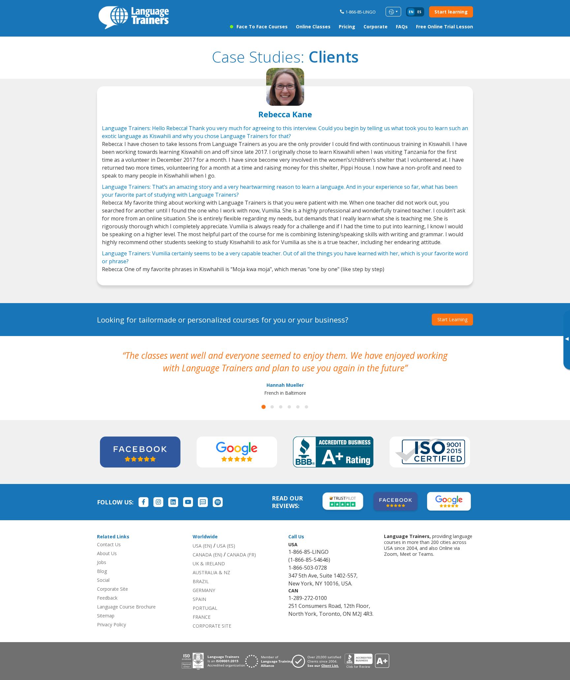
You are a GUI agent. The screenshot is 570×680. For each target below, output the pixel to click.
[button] (264, 407)
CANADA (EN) (207, 555)
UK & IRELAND (209, 563)
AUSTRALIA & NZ (211, 572)
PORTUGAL (205, 608)
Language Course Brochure (126, 607)
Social (103, 580)
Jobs (101, 562)
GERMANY (204, 590)
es (419, 12)
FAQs (402, 26)
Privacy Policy (111, 624)
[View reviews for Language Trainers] (367, 661)
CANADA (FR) (241, 555)
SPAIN (199, 599)
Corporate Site (112, 589)
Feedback (107, 598)
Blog (102, 571)
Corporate (376, 26)
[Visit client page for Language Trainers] (318, 661)
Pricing (347, 26)
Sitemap (105, 615)
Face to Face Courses (262, 26)
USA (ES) (226, 546)
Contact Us (109, 544)
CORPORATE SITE (212, 626)
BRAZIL (201, 581)
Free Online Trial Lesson (444, 26)
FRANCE (201, 617)
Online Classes (313, 26)
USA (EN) (202, 546)
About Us (107, 553)
